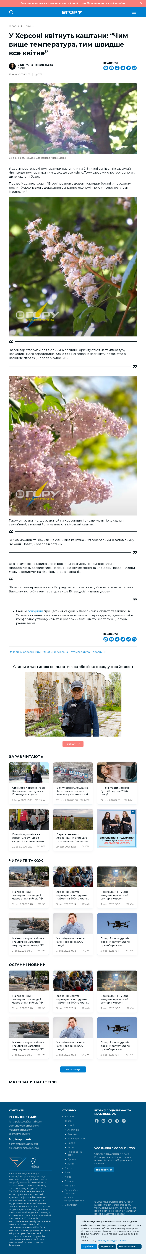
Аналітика (73, 1129)
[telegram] (117, 1122)
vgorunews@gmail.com (24, 1125)
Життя (70, 1163)
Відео (68, 1172)
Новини (29, 26)
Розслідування (76, 1138)
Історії (70, 1125)
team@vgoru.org (19, 1133)
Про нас (69, 1181)
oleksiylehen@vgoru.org (24, 1148)
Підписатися (104, 1169)
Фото (70, 1147)
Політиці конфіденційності (112, 1240)
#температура (80, 652)
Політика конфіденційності (74, 1199)
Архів (68, 1176)
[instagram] (103, 1122)
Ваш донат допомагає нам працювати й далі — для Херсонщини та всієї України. (73, 3)
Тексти (68, 1121)
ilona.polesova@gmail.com (25, 1121)
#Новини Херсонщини (25, 652)
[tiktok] (123, 1122)
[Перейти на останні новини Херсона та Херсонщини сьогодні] (72, 12)
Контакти (70, 1185)
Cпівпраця (71, 1204)
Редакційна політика (71, 1191)
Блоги (68, 1168)
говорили (36, 611)
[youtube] (110, 1122)
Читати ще (73, 1069)
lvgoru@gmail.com (21, 1129)
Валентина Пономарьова (35, 64)
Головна (14, 26)
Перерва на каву (74, 1153)
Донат (70, 744)
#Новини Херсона (55, 652)
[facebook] (96, 1122)
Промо (71, 1159)
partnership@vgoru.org (23, 1144)
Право (71, 1143)
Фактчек (72, 1134)
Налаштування (127, 1246)
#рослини (99, 652)
